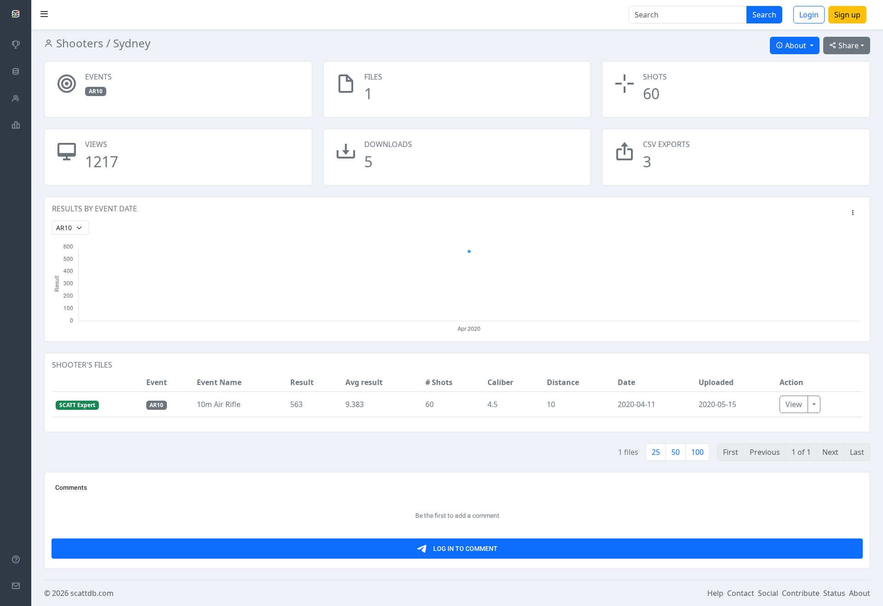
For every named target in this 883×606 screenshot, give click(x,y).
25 (656, 452)
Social (768, 593)
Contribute (801, 593)
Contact (740, 593)
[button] (852, 213)
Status (834, 593)
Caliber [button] (500, 382)
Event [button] (156, 382)
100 (697, 452)
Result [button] (302, 382)
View (794, 404)
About (859, 593)
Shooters (78, 43)
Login (809, 15)
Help (715, 593)
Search (764, 15)
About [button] (795, 45)
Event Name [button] (219, 382)
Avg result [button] (364, 382)
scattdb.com (92, 593)
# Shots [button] (439, 382)
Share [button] (848, 45)
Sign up (847, 15)
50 (675, 452)
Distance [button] (563, 382)
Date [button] (626, 382)
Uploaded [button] (716, 382)
